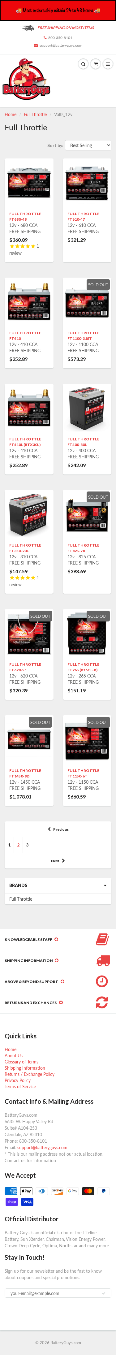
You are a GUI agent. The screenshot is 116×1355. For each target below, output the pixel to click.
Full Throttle (35, 114)
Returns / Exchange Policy (29, 1074)
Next (55, 861)
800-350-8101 (60, 37)
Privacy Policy (18, 1080)
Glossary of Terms (21, 1061)
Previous (61, 829)
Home (10, 114)
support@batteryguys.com (61, 45)
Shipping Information (25, 1068)
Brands (18, 885)
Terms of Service (20, 1086)
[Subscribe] (103, 1293)
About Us (14, 1055)
